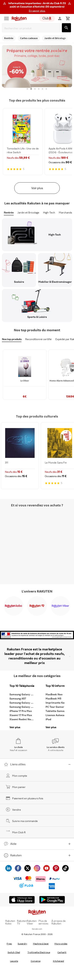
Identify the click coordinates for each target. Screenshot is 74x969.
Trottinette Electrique (39, 952)
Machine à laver (41, 943)
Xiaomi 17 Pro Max (20, 715)
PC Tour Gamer (55, 706)
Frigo (9, 943)
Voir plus (37, 188)
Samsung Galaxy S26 (22, 694)
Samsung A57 (17, 698)
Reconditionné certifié (38, 339)
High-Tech (49, 212)
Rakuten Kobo (10, 922)
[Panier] (68, 18)
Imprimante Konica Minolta (59, 702)
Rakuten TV (22, 922)
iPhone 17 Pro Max (20, 710)
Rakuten (16, 855)
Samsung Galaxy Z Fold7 (22, 706)
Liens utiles (17, 764)
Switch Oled (14, 952)
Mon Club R (19, 832)
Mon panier (19, 787)
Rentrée (9, 212)
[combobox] (32, 28)
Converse (35, 961)
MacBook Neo (54, 694)
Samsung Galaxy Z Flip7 (22, 702)
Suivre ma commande (25, 821)
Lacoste (14, 961)
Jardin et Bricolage (28, 212)
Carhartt (61, 952)
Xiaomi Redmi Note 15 (22, 719)
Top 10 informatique (59, 686)
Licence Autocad (56, 715)
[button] (37, 7)
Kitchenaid (58, 961)
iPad (48, 719)
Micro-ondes (60, 943)
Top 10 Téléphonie (21, 686)
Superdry (22, 943)
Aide (13, 844)
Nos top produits (11, 339)
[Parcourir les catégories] (6, 18)
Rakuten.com (37, 929)
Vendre (16, 809)
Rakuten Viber (32, 922)
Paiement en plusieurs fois (27, 798)
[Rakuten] (18, 18)
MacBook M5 (53, 698)
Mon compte (19, 775)
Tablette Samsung (57, 710)
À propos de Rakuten (58, 922)
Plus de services (43, 922)
